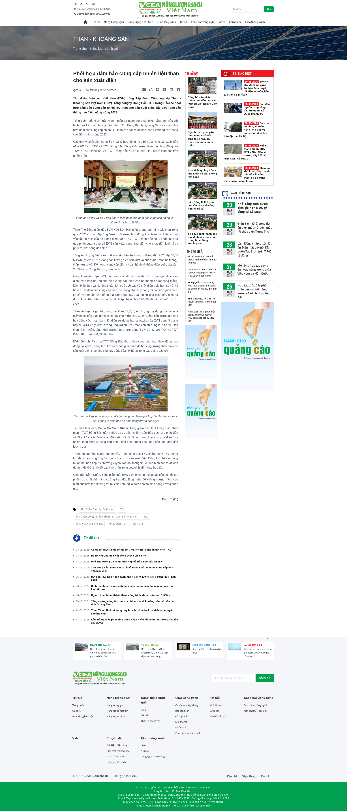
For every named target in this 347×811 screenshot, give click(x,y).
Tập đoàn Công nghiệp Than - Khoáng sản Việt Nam (107, 516)
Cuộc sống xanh (166, 22)
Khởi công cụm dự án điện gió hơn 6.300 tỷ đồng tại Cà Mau (252, 208)
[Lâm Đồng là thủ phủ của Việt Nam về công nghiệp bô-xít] (202, 190)
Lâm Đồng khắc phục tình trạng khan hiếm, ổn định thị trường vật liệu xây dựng (134, 621)
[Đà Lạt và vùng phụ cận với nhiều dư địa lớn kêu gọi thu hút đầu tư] (81, 649)
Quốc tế (76, 710)
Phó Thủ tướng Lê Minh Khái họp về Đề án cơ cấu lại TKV (127, 561)
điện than (138, 523)
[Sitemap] (81, 4)
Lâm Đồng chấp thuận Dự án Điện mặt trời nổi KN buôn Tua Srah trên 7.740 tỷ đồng (254, 249)
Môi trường (181, 721)
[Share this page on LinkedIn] (171, 89)
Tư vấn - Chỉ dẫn (150, 645)
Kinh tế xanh (216, 705)
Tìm (269, 9)
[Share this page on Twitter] (164, 89)
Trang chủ (80, 49)
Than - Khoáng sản (150, 720)
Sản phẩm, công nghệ (204, 645)
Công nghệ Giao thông (153, 756)
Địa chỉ (232, 776)
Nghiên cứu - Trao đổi (255, 710)
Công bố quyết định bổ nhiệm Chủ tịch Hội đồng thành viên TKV (131, 549)
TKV (146, 516)
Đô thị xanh (181, 716)
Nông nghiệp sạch (116, 762)
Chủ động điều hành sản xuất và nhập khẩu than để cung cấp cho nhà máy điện (132, 569)
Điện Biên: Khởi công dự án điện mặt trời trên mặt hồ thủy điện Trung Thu (254, 228)
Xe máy (145, 750)
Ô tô (143, 745)
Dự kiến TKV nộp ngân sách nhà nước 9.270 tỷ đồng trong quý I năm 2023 (133, 578)
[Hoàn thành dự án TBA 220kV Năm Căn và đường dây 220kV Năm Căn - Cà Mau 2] (233, 149)
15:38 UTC (105, 9)
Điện (143, 709)
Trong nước (78, 705)
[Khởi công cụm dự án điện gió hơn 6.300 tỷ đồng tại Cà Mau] (234, 649)
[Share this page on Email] (143, 89)
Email (265, 776)
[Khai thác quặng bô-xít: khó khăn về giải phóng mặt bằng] (202, 158)
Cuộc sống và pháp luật (187, 733)
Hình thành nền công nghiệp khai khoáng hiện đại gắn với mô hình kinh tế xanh (132, 587)
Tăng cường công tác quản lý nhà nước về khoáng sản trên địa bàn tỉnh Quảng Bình (133, 603)
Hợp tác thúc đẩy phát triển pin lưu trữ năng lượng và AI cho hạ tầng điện (253, 291)
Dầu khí (145, 715)
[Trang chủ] (75, 4)
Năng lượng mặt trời (117, 710)
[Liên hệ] (87, 4)
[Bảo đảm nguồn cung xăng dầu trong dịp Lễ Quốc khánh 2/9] (233, 108)
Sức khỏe (214, 710)
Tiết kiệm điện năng (117, 745)
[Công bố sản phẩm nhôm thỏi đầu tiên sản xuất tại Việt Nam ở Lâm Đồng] (202, 85)
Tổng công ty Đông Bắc (89, 523)
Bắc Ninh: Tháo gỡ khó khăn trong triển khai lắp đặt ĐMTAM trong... (154, 652)
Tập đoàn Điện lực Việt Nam (97, 509)
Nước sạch (181, 727)
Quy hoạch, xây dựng (186, 705)
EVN (122, 509)
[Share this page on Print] (150, 89)
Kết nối (183, 22)
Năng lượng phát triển (140, 22)
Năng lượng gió (253, 645)
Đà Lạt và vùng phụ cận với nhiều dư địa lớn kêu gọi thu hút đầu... (103, 652)
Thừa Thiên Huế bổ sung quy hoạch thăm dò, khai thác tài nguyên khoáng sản (132, 612)
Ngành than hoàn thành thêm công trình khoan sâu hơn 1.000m (130, 595)
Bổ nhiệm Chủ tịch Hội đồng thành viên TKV (118, 555)
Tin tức (96, 22)
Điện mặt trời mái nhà (118, 750)
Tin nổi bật (191, 74)
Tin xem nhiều (195, 251)
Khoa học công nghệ (203, 22)
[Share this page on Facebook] (178, 89)
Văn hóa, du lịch (218, 716)
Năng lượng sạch (114, 22)
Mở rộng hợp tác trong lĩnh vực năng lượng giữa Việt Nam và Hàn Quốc (254, 269)
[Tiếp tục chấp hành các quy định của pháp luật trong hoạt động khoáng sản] (202, 222)
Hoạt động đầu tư (100, 645)
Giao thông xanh (255, 22)
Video (222, 22)
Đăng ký (264, 677)
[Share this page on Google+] (157, 89)
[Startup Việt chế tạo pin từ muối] (183, 649)
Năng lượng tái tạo (116, 716)
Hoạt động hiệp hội (82, 716)
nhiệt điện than (117, 523)
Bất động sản (182, 710)
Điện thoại (249, 776)
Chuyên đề (235, 22)
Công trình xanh (115, 756)
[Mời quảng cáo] (93, 4)
